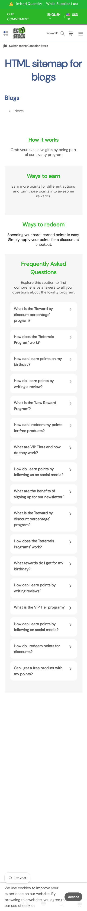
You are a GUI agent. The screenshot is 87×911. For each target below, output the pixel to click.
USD (74, 15)
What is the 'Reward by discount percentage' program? (33, 314)
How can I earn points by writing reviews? (35, 588)
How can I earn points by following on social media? (36, 626)
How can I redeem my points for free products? (38, 427)
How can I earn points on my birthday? (38, 361)
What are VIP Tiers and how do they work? (37, 449)
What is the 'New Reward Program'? (35, 405)
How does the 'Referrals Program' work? (34, 339)
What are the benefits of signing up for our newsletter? (39, 494)
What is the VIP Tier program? (39, 607)
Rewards (52, 33)
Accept (73, 897)
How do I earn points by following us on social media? (38, 472)
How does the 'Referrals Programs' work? (34, 544)
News (19, 110)
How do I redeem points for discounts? (37, 648)
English (54, 15)
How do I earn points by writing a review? (34, 383)
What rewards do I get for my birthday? (38, 566)
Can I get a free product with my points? (38, 670)
